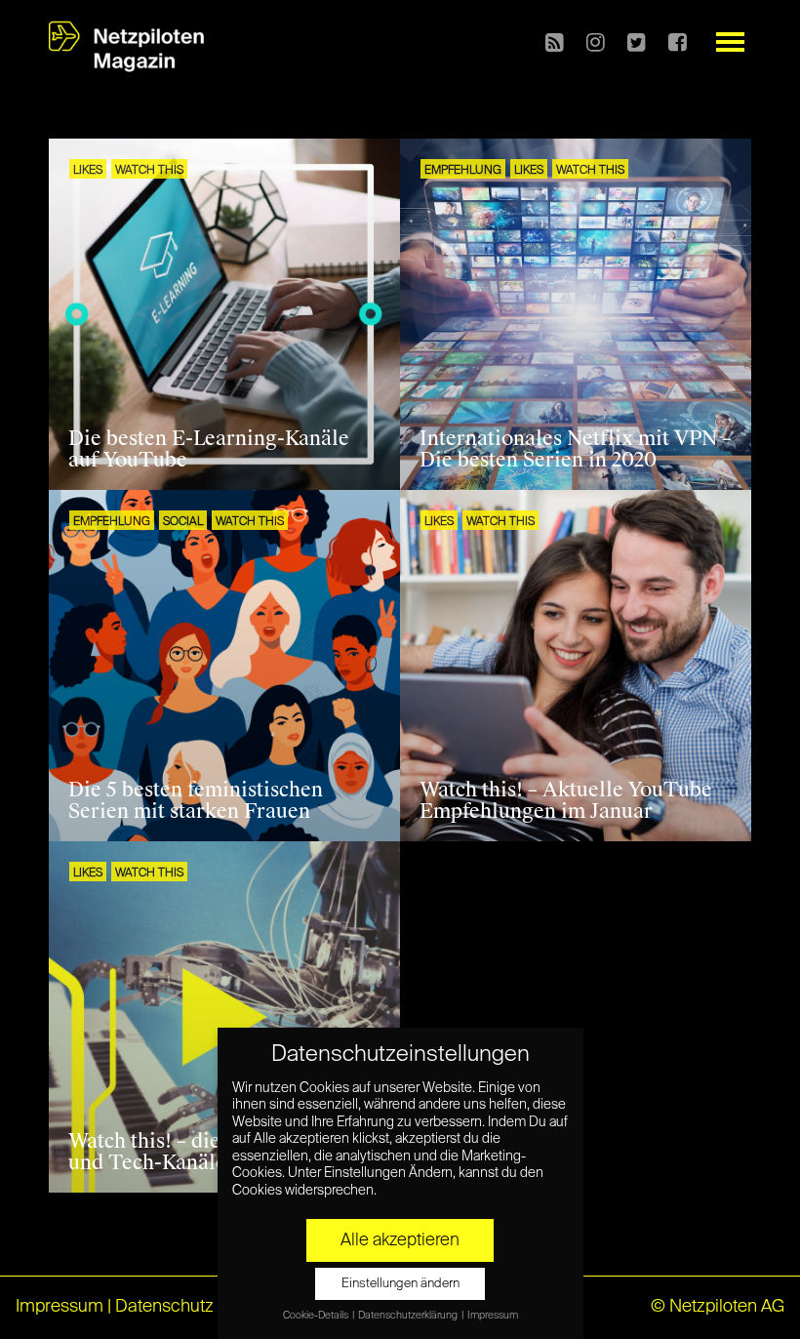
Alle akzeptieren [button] (400, 1240)
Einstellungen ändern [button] (400, 1284)
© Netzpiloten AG (717, 1307)
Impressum (59, 1307)
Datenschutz (164, 1307)
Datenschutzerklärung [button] (409, 1315)
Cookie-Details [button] (316, 1315)
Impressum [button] (492, 1315)
